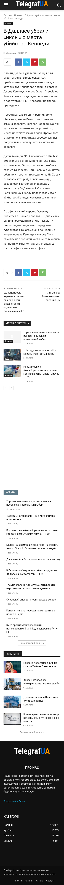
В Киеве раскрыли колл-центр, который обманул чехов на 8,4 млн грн (41, 718)
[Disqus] (32, 440)
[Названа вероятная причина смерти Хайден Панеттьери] (12, 667)
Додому (8, 15)
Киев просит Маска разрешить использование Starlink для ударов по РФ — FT (32, 628)
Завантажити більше (31, 642)
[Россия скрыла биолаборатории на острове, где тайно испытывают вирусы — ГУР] (12, 371)
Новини (18, 15)
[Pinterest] (34, 62)
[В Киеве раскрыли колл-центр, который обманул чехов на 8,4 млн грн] (12, 719)
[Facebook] (18, 62)
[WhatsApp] (42, 62)
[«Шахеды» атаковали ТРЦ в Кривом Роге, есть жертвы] (12, 355)
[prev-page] (6, 388)
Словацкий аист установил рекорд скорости (32, 599)
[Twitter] (26, 62)
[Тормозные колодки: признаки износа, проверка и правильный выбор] (12, 336)
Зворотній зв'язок (14, 801)
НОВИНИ (10, 492)
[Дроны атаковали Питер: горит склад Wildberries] (12, 701)
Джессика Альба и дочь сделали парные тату (33, 559)
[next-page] (11, 388)
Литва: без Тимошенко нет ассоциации (51, 296)
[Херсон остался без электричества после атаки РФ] (12, 684)
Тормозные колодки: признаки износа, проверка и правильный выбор (41, 336)
